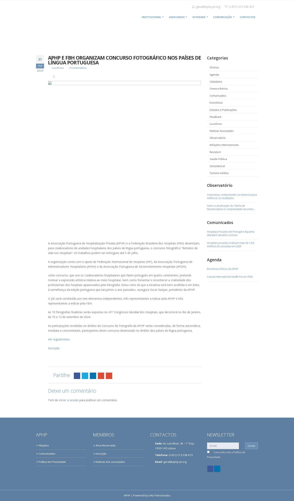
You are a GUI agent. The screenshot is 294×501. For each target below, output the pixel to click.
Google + (101, 376)
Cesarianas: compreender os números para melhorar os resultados (232, 196)
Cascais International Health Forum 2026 (230, 276)
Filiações (44, 445)
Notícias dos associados (110, 462)
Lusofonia (58, 68)
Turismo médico (219, 173)
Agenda (214, 74)
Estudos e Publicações (223, 110)
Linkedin (217, 469)
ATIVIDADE (198, 17)
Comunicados (218, 95)
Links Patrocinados (159, 495)
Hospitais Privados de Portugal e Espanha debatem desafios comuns (230, 233)
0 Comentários (78, 68)
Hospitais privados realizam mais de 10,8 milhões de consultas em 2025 (230, 244)
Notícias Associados (222, 131)
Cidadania (216, 81)
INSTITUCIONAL (151, 17)
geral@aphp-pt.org (208, 7)
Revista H (215, 152)
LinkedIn (93, 376)
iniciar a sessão (69, 400)
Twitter (85, 376)
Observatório (218, 138)
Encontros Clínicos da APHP (222, 269)
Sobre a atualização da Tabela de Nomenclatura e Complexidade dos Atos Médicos (230, 207)
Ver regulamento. (59, 339)
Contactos (247, 17)
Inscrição (54, 348)
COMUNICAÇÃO (222, 17)
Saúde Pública (218, 159)
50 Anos (214, 67)
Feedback (215, 117)
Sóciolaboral (217, 166)
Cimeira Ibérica (219, 88)
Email (109, 376)
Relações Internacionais (224, 145)
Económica (216, 102)
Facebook (77, 376)
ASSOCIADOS (177, 17)
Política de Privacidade (52, 462)
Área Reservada (105, 445)
